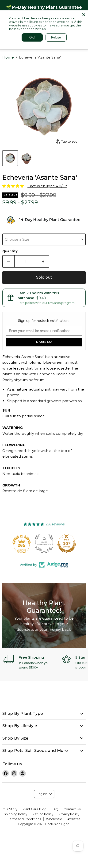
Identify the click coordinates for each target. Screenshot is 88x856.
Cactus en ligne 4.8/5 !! (47, 186)
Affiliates (73, 819)
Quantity (10, 251)
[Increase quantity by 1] (43, 261)
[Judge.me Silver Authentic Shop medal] (44, 543)
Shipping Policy (15, 814)
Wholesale (54, 819)
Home (8, 57)
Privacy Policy (68, 814)
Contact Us (72, 809)
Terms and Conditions (24, 819)
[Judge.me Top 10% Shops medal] (66, 543)
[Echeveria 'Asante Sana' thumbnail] (10, 158)
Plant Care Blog (34, 809)
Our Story (10, 809)
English (42, 794)
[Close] (83, 14)
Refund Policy (42, 814)
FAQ (55, 809)
